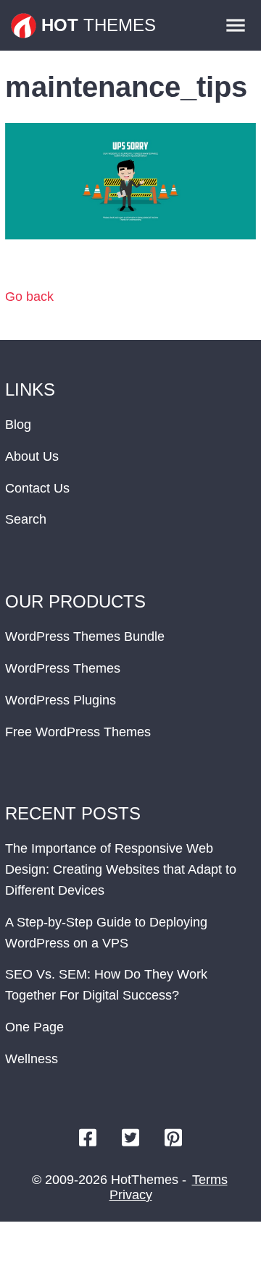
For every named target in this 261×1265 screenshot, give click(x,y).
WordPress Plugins (60, 700)
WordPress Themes (62, 668)
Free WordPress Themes (78, 732)
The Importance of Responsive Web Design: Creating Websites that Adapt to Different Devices (120, 869)
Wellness (31, 1059)
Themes (98, 25)
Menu (235, 25)
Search (25, 519)
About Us (32, 456)
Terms (210, 1179)
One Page (34, 1027)
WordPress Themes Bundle (85, 636)
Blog (18, 424)
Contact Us (37, 488)
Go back (29, 296)
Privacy (130, 1195)
